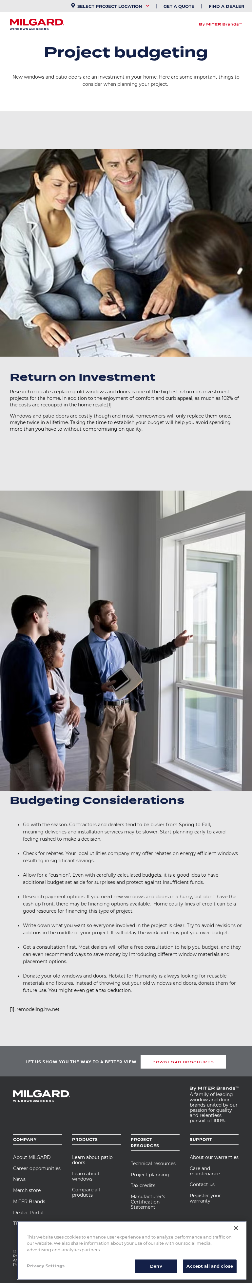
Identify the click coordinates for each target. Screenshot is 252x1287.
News (19, 1179)
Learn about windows (86, 1176)
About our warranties (214, 1157)
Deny (156, 1266)
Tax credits (143, 1185)
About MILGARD (32, 1157)
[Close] (236, 1228)
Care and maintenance (205, 1171)
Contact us (202, 1184)
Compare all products (86, 1192)
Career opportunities (37, 1168)
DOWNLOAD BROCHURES (183, 1062)
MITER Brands (29, 1201)
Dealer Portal (28, 1212)
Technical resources (153, 1163)
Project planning (150, 1174)
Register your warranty (205, 1198)
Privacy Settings (46, 1265)
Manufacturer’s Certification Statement (148, 1202)
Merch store (27, 1190)
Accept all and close (209, 1266)
